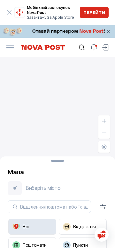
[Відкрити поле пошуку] (82, 47)
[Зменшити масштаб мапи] (104, 133)
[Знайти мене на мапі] (104, 147)
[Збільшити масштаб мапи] (104, 121)
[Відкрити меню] (10, 47)
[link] (57, 31)
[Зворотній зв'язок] (102, 235)
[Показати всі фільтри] (103, 206)
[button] (57, 188)
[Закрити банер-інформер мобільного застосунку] (9, 12)
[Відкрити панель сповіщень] (94, 47)
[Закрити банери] (108, 31)
